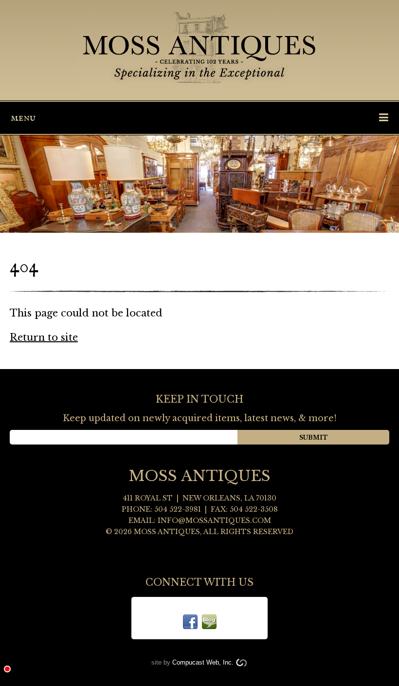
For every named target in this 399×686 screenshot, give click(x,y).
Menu (23, 118)
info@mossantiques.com (214, 520)
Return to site (44, 337)
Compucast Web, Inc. (203, 662)
